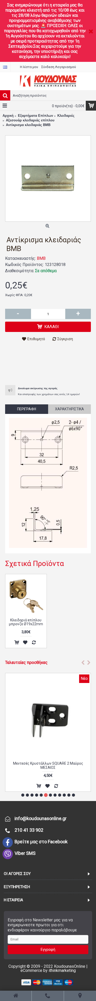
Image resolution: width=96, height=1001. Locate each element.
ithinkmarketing (62, 970)
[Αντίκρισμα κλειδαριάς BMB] (48, 178)
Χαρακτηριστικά (69, 409)
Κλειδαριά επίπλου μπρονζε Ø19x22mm (26, 622)
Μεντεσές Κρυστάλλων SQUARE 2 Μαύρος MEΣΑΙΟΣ (48, 765)
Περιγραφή (26, 409)
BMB (41, 258)
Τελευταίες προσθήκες (26, 662)
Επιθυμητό (36, 339)
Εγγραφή (48, 949)
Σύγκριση (65, 339)
